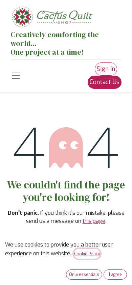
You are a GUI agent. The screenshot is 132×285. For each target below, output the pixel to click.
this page (94, 221)
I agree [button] (115, 274)
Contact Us (104, 82)
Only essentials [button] (84, 274)
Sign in (106, 69)
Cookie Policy (87, 254)
